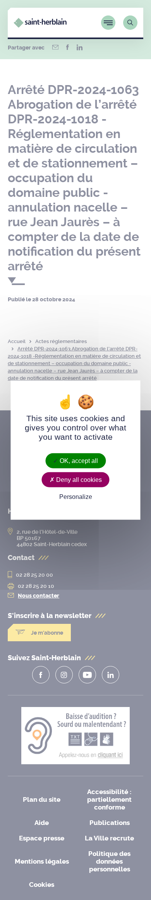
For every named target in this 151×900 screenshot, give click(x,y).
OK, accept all (78, 460)
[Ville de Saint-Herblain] (40, 25)
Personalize (75, 497)
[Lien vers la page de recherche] (130, 22)
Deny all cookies (78, 479)
